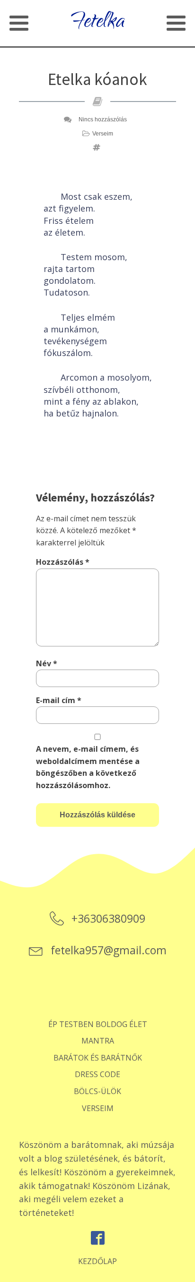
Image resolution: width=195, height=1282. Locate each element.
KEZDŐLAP (97, 1261)
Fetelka (97, 23)
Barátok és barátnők (97, 1058)
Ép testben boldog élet (97, 1024)
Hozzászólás (62, 562)
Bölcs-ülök (97, 1091)
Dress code (97, 1074)
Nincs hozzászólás (103, 119)
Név (46, 663)
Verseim (102, 133)
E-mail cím (58, 700)
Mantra (97, 1041)
